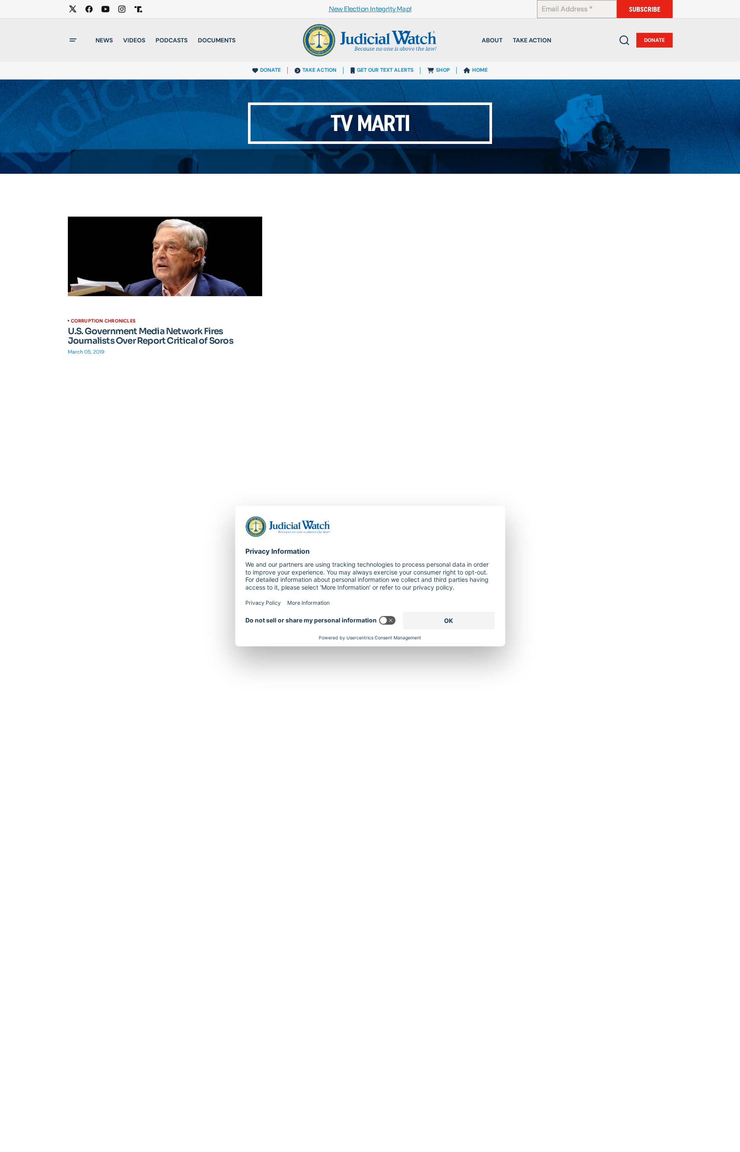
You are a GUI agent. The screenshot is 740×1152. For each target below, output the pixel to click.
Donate (654, 40)
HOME (480, 70)
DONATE (270, 70)
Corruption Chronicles (103, 320)
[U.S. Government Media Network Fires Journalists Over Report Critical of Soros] (165, 256)
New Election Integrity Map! (370, 9)
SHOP (443, 70)
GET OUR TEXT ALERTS (385, 70)
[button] (73, 40)
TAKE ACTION (319, 70)
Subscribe (645, 9)
